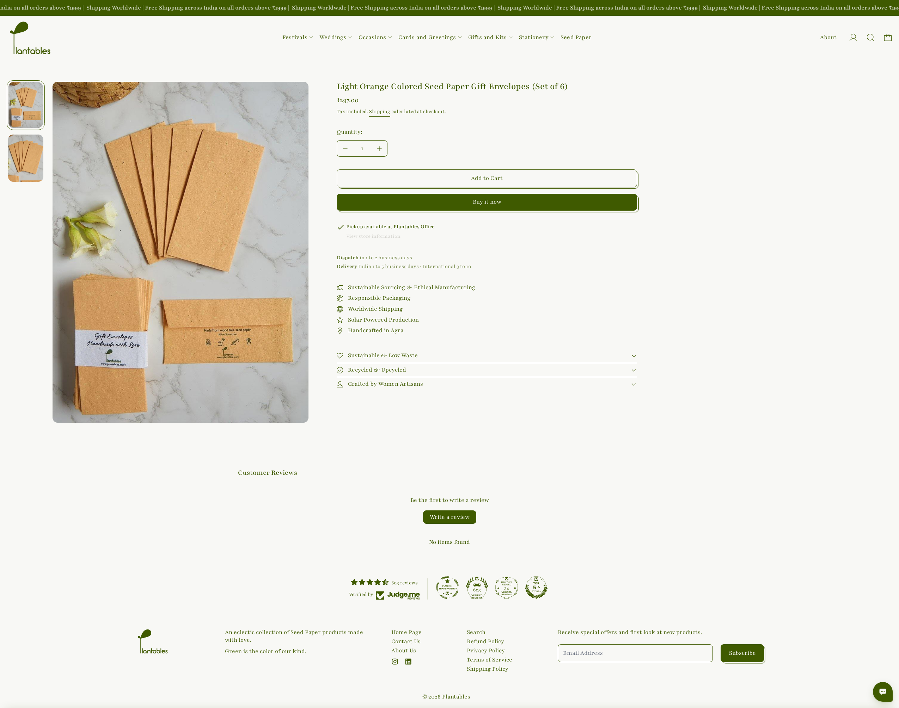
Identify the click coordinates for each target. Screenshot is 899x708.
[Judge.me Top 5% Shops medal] (536, 587)
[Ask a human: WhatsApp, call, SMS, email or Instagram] (883, 692)
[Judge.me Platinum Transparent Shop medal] (447, 587)
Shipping (379, 111)
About (828, 37)
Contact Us (406, 641)
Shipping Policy (487, 669)
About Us (403, 650)
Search (476, 632)
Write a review (450, 517)
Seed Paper (576, 37)
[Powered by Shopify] (853, 37)
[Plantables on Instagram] (394, 661)
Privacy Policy (486, 650)
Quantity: (349, 132)
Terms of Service (489, 660)
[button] (870, 37)
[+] (379, 148)
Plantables (456, 697)
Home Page (406, 632)
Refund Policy (485, 641)
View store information (373, 236)
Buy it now (487, 202)
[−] (345, 148)
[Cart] (888, 37)
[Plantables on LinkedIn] (408, 661)
